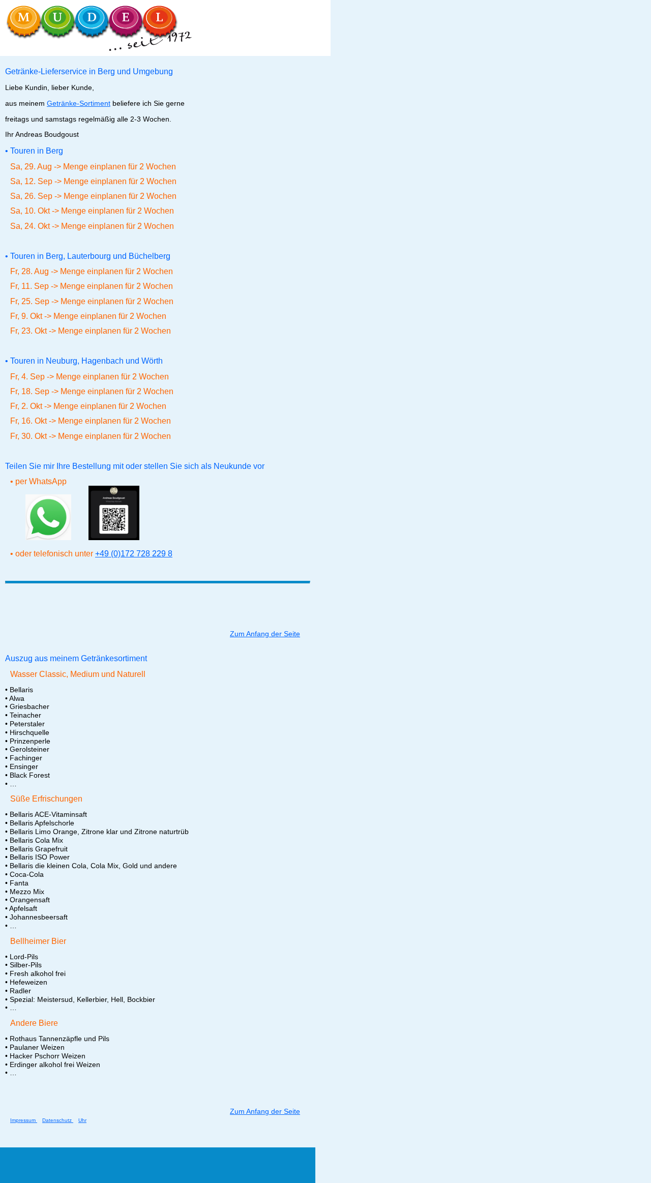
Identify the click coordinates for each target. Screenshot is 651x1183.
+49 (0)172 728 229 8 (133, 553)
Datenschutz (57, 1120)
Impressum (23, 1120)
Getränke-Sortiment (78, 103)
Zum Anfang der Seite (265, 634)
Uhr (82, 1120)
